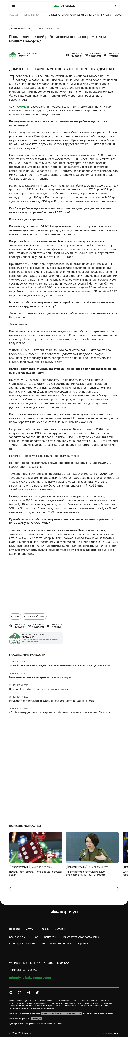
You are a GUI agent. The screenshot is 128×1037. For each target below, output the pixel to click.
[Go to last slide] (12, 889)
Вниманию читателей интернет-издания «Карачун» (40, 677)
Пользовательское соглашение (81, 937)
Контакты (50, 937)
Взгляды (60, 928)
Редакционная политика (56, 943)
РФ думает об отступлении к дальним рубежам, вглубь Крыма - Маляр (51, 700)
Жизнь (45, 928)
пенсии (15, 616)
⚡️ (59, 665)
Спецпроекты (17, 937)
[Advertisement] (64, 580)
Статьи (30, 928)
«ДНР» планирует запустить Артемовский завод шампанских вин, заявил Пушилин (59, 712)
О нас (34, 937)
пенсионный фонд (34, 616)
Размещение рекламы (22, 943)
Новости (14, 928)
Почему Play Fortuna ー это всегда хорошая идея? (39, 689)
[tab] (22, 889)
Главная (13, 15)
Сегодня (23, 106)
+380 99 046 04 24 (23, 970)
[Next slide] (115, 889)
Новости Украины (32, 15)
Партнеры (83, 943)
